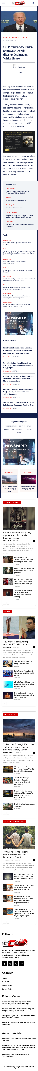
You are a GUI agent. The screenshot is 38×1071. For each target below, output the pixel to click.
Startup (10, 247)
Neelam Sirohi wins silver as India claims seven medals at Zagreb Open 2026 (24, 695)
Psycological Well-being (10, 848)
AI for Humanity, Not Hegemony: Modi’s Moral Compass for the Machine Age (16, 1003)
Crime (21, 218)
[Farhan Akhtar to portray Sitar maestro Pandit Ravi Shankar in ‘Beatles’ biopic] (8, 581)
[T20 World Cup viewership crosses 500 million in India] (19, 627)
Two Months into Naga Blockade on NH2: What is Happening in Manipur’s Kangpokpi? (18, 365)
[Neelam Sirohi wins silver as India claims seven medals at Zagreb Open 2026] (8, 695)
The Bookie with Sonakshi (18, 249)
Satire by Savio (15, 243)
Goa (14, 228)
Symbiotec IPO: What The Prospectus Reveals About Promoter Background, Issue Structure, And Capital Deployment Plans (18, 1047)
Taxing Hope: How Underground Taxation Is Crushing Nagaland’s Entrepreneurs (16, 297)
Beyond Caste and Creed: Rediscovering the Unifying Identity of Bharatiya (18, 1010)
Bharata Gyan (11, 216)
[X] (20, 78)
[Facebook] (15, 78)
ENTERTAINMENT (12, 503)
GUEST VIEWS (10, 714)
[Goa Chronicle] (19, 3)
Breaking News (11, 205)
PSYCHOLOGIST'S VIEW (14, 822)
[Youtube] (21, 963)
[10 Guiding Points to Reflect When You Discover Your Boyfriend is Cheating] (8, 887)
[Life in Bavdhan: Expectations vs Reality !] (8, 806)
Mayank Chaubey (8, 752)
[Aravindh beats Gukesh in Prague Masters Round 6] (8, 663)
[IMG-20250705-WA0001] (19, 142)
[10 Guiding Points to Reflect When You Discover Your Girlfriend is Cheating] (19, 837)
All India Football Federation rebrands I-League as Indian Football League (24, 684)
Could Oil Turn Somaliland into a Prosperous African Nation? (17, 192)
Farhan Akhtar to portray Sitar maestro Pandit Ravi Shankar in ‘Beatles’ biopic (23, 581)
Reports (8, 197)
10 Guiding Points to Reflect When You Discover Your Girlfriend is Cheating (16, 854)
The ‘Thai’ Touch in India (14, 208)
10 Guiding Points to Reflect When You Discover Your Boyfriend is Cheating (24, 887)
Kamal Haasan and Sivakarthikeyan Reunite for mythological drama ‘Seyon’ (24, 560)
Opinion (25, 237)
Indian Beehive (19, 234)
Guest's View (12, 230)
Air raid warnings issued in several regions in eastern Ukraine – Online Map (9, 489)
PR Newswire (14, 239)
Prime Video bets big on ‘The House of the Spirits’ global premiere (24, 571)
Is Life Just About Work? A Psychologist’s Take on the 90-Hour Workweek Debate (23, 876)
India (11, 232)
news (18, 237)
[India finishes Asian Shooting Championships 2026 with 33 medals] (8, 673)
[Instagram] (10, 963)
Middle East (11, 237)
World (24, 38)
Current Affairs (11, 38)
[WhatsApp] (30, 78)
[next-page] (8, 603)
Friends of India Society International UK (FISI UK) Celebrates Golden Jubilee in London (18, 391)
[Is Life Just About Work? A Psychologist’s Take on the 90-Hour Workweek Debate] (8, 876)
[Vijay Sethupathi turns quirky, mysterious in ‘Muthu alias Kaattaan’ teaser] (19, 518)
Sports (5, 638)
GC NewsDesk (20, 67)
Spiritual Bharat (23, 245)
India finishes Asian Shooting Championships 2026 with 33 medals (24, 673)
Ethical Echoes (13, 224)
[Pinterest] (25, 78)
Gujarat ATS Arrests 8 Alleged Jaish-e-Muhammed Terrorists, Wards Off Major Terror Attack (18, 378)
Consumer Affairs (11, 218)
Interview (11, 236)
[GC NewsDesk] (19, 65)
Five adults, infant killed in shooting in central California (28, 488)
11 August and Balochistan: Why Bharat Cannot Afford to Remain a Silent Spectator (24, 769)
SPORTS (7, 612)
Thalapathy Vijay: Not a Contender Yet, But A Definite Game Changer (18, 1016)
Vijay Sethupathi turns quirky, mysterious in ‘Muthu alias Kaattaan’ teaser (17, 535)
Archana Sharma (8, 860)
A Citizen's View (19, 214)
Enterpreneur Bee (18, 222)
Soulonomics (12, 245)
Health (20, 230)
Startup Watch (19, 247)
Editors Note (10, 188)
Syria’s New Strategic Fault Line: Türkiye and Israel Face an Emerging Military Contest (19, 279)
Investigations (21, 236)
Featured (10, 226)
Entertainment (7, 529)
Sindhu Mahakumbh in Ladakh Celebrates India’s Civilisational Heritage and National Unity (18, 350)
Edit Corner (21, 220)
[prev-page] (4, 603)
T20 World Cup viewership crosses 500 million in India (16, 643)
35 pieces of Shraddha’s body (16, 200)
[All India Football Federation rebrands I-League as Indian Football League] (8, 684)
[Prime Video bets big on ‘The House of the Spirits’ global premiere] (8, 570)
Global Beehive (20, 226)
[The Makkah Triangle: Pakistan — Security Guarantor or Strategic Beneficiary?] (8, 780)
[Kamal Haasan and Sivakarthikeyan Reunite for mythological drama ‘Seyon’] (8, 559)
